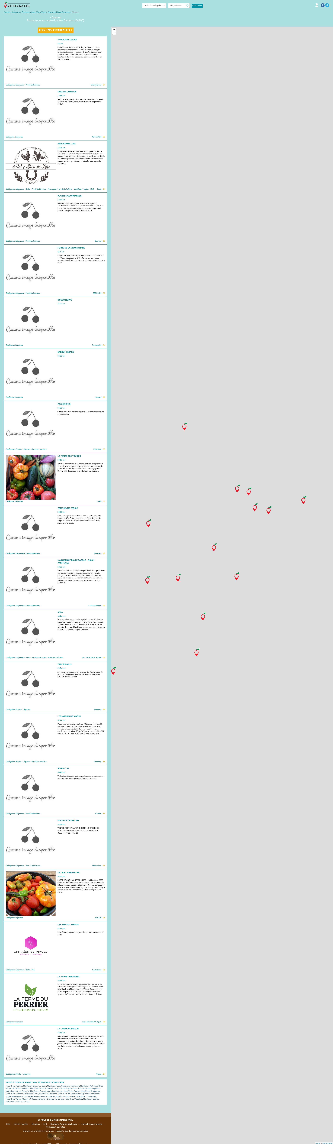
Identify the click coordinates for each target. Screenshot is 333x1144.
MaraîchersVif (64, 1094)
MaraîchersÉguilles (72, 1091)
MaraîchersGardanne (48, 1094)
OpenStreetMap (327, 1143)
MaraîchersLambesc (14, 1094)
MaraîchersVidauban (73, 1099)
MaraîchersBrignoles (91, 1088)
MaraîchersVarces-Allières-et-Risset (21, 1099)
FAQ (45, 1124)
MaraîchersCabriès (91, 1099)
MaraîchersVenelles (20, 1088)
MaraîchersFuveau (38, 1091)
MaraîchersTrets (75, 1088)
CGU (8, 1124)
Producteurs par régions (91, 1124)
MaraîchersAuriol (31, 1094)
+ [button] (114, 29)
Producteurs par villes (55, 1127)
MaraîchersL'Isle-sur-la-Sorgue (51, 1099)
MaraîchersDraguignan (90, 1091)
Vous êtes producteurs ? (55, 30)
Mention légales (21, 1124)
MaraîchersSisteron (14, 1086)
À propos (35, 1124)
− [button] (114, 33)
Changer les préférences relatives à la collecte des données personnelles (55, 1131)
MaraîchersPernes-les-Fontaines (41, 1096)
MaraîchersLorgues (55, 1091)
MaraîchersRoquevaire (86, 1096)
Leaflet (317, 1143)
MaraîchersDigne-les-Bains (34, 1086)
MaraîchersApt (86, 1086)
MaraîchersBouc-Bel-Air (66, 1096)
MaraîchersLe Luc (19, 1096)
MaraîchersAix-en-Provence (17, 1091)
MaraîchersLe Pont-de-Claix (17, 1101)
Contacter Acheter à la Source (63, 1124)
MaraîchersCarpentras (80, 1094)
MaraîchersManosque (70, 1086)
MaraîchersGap (53, 1086)
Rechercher (197, 5)
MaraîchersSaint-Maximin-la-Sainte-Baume (48, 1088)
